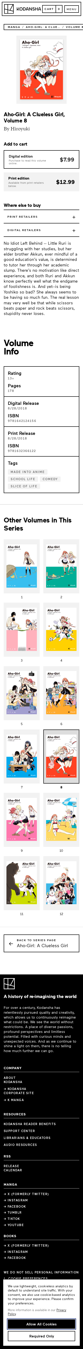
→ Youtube (14, 1225)
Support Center (19, 1131)
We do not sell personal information (41, 1272)
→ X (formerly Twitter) (26, 1194)
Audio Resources (20, 1145)
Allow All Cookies (41, 1324)
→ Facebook (15, 1206)
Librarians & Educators (27, 1138)
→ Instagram (16, 1200)
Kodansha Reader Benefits (30, 1124)
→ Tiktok (12, 1219)
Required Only (41, 1336)
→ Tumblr (13, 1212)
